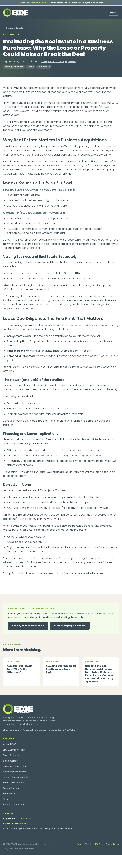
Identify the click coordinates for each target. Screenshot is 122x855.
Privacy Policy (112, 844)
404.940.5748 (38, 2)
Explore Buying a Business (70, 625)
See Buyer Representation (28, 625)
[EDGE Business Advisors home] (15, 12)
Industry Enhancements (15, 777)
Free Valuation (11, 788)
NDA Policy (100, 844)
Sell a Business (11, 760)
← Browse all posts (13, 27)
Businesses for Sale (13, 782)
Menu (113, 12)
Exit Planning (9, 793)
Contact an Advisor (14, 823)
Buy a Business (11, 755)
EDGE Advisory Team (14, 749)
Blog (5, 799)
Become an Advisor (13, 804)
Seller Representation (14, 771)
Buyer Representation (15, 766)
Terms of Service (85, 844)
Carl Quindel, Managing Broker (58, 61)
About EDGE (9, 744)
